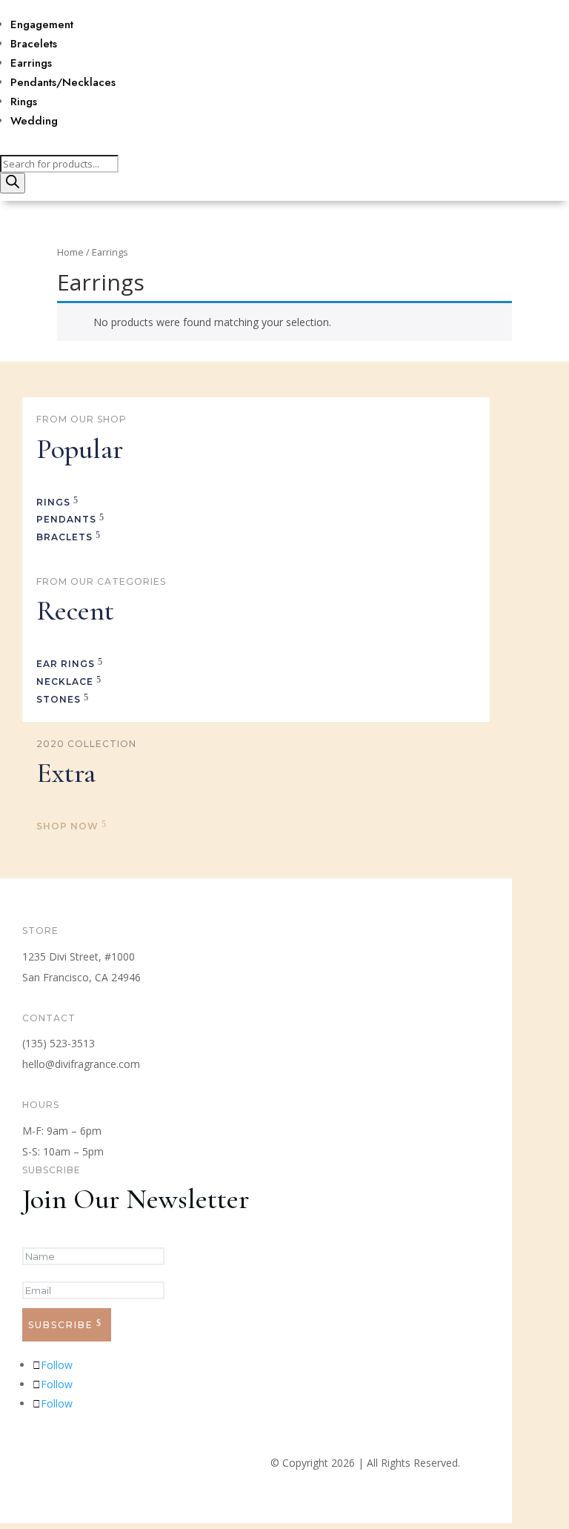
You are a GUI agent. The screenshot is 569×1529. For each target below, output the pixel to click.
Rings (23, 101)
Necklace (64, 681)
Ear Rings (65, 663)
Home (70, 252)
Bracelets (33, 44)
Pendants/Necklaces (63, 82)
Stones (58, 699)
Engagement (41, 24)
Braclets (64, 537)
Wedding (34, 121)
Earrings (31, 63)
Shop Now (67, 826)
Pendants (66, 519)
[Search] (12, 183)
